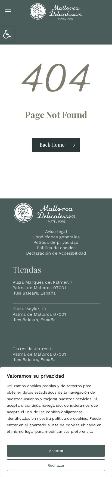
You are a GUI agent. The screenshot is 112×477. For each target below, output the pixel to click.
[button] (7, 34)
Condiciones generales (56, 236)
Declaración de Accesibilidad (56, 253)
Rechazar (56, 465)
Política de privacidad (56, 242)
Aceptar (56, 450)
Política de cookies (56, 247)
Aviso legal (56, 231)
